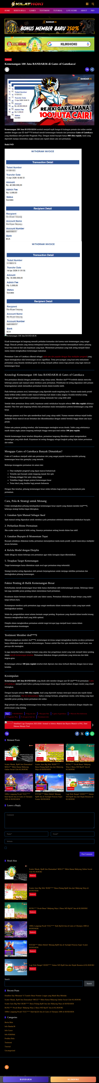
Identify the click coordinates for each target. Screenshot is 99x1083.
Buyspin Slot (44, 714)
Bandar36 (26, 1079)
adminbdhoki (15, 68)
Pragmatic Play (12, 717)
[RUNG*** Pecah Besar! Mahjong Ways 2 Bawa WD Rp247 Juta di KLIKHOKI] (80, 753)
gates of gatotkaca (60, 714)
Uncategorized (10, 1051)
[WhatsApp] (92, 733)
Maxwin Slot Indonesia (79, 714)
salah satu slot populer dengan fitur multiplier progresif (64, 356)
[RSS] (7, 1067)
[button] (92, 3)
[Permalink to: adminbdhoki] (8, 69)
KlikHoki (73, 1079)
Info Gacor (9, 1030)
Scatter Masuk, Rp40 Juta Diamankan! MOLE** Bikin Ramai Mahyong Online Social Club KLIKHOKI (19, 766)
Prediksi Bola (9, 1038)
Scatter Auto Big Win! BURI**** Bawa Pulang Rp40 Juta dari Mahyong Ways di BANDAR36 (49, 766)
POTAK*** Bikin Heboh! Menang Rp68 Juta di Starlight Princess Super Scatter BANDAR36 (48, 796)
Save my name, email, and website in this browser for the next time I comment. (37, 848)
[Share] (92, 69)
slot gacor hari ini (28, 717)
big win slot (31, 714)
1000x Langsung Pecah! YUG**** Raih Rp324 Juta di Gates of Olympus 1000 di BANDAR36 (18, 796)
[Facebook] (77, 733)
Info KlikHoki (10, 1034)
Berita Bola (9, 1022)
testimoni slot (44, 717)
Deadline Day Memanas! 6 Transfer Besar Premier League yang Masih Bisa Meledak (36, 996)
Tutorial (8, 1047)
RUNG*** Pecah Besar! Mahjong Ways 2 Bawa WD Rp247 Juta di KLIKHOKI (78, 766)
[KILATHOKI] (27, 4)
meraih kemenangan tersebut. (22, 655)
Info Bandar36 (10, 1026)
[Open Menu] (87, 3)
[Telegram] (87, 733)
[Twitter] (82, 733)
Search (7, 979)
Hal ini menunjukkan (30, 696)
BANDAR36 (18, 714)
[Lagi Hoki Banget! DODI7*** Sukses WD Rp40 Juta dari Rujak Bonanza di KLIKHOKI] (80, 783)
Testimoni (8, 59)
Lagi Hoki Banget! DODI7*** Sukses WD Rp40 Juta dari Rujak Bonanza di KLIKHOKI (80, 796)
